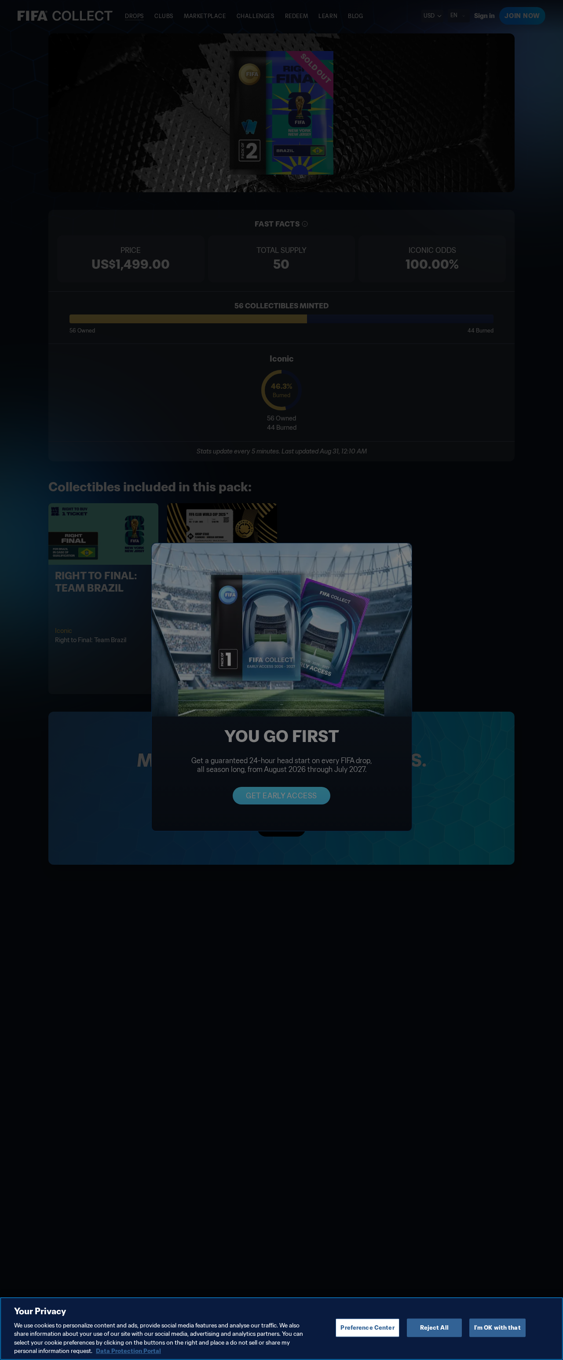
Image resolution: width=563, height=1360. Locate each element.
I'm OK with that (497, 1327)
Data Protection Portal (128, 1351)
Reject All (434, 1327)
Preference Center (367, 1327)
